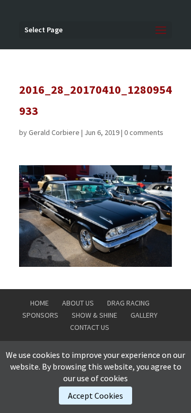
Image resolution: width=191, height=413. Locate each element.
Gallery (144, 315)
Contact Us (89, 327)
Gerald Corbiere (54, 132)
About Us (78, 303)
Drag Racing (128, 303)
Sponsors (40, 315)
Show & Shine (94, 315)
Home (39, 303)
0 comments (143, 132)
